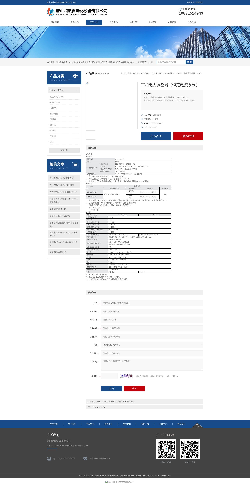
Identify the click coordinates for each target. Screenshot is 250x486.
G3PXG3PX (100, 407)
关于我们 (74, 22)
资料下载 (152, 22)
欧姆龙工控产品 (56, 90)
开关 (52, 142)
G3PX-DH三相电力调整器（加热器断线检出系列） (115, 401)
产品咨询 (156, 136)
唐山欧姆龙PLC (57, 97)
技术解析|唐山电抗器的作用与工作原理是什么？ (64, 200)
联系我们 (199, 2)
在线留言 (190, 2)
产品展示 (146, 73)
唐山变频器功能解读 (58, 252)
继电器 (53, 125)
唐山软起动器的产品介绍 (60, 216)
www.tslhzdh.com (127, 476)
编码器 (53, 136)
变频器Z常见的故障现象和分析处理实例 (64, 224)
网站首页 (55, 22)
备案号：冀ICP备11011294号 (147, 476)
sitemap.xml (166, 476)
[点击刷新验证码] (126, 376)
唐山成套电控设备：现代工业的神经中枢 (63, 234)
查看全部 (64, 150)
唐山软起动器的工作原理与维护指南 (63, 243)
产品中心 (94, 22)
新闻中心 (113, 22)
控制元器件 (55, 102)
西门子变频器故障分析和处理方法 (63, 192)
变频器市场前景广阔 (58, 209)
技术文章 (133, 22)
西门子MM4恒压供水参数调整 (62, 185)
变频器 (53, 119)
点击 (77, 90)
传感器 (53, 130)
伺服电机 (54, 113)
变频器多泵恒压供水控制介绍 (61, 178)
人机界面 (54, 108)
